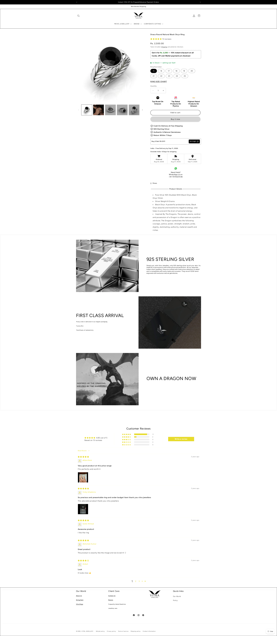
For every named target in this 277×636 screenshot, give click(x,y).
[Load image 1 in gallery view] (86, 110)
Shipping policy (136, 631)
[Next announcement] (200, 2)
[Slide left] (78, 110)
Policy (175, 600)
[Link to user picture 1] (83, 477)
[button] (78, 15)
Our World (177, 596)
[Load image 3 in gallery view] (110, 110)
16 (161, 71)
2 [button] (135, 581)
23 (169, 76)
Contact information (149, 631)
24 (177, 76)
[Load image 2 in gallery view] (98, 110)
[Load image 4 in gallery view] (122, 110)
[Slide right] (142, 110)
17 (169, 71)
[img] (83, 457)
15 (154, 71)
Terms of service (123, 631)
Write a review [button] (181, 439)
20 (192, 71)
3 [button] (139, 581)
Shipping (164, 47)
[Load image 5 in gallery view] (134, 110)
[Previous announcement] (76, 2)
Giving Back (79, 600)
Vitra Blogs (79, 604)
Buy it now (175, 119)
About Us (79, 595)
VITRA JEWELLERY (87, 631)
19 (184, 71)
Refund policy (100, 631)
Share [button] (155, 183)
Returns (110, 600)
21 (154, 76)
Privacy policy (111, 631)
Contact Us (111, 595)
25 (185, 76)
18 (176, 71)
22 (161, 76)
